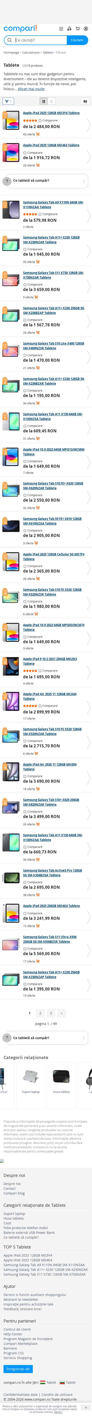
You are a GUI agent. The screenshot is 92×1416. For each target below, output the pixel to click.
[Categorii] (61, 28)
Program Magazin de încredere (28, 1339)
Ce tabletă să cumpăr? (31, 180)
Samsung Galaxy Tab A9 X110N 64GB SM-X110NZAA (44, 1265)
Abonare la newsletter (21, 1299)
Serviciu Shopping (18, 1358)
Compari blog (14, 1193)
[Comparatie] (69, 28)
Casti (7, 1223)
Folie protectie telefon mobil (26, 1228)
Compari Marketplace (21, 1343)
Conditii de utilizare (57, 1394)
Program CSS (14, 1353)
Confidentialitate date (21, 1394)
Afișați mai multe (31, 89)
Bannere (10, 1348)
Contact (10, 1188)
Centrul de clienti (17, 1329)
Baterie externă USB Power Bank (29, 1232)
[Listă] (44, 101)
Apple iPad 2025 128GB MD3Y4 (28, 1255)
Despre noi (12, 1183)
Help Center (13, 1334)
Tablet (51, 1382)
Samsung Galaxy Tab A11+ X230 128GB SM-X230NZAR (46, 1269)
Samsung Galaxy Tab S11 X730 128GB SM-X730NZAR (45, 1274)
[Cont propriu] (85, 28)
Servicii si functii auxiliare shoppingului (35, 1294)
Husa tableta (61, 1092)
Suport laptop (31, 1092)
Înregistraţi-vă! (18, 1369)
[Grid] (51, 101)
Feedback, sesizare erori (23, 1309)
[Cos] (77, 28)
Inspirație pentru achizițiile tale (28, 1304)
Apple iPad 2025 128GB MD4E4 (28, 1260)
